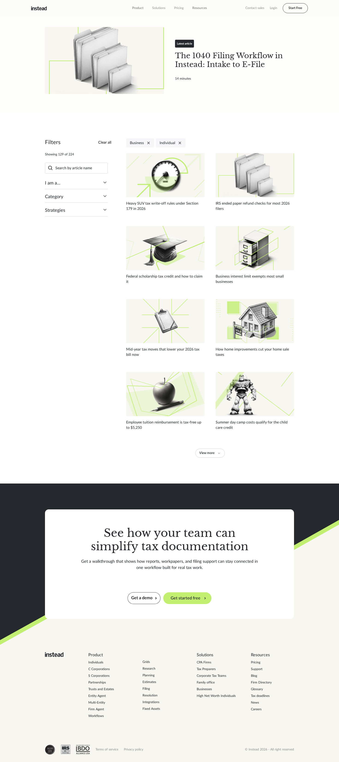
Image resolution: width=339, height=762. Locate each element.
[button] (137, 8)
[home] (39, 8)
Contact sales (254, 8)
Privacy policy (133, 749)
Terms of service (106, 749)
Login (273, 8)
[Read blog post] (104, 60)
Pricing (179, 8)
